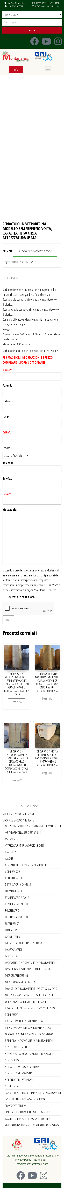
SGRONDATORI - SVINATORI (19, 1080)
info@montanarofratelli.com (32, 1163)
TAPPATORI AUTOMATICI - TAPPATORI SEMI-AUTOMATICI (33, 1093)
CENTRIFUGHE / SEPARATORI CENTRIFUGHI (26, 865)
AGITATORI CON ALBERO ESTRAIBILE (23, 832)
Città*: (7, 432)
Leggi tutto (17, 702)
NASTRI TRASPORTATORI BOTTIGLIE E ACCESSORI (29, 995)
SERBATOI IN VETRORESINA (22, 262)
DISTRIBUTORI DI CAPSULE (18, 884)
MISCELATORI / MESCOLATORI (20, 982)
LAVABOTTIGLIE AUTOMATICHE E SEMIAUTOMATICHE (31, 963)
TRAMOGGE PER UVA (15, 1106)
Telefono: (8, 463)
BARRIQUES (11, 852)
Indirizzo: (8, 401)
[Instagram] (58, 41)
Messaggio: (10, 509)
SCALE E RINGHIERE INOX (17, 1047)
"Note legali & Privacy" (45, 590)
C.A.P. (6, 417)
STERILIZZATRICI (12, 1086)
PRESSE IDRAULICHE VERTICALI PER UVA (24, 1021)
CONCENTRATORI (13, 878)
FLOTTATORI (11, 930)
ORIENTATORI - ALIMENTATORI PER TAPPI (25, 1002)
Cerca (32, 30)
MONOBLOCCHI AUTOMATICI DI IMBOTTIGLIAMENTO (31, 989)
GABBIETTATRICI (13, 937)
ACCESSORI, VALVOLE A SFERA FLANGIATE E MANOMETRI (33, 826)
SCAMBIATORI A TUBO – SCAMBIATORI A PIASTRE (29, 1054)
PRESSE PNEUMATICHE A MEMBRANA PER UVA (28, 1028)
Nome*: (7, 370)
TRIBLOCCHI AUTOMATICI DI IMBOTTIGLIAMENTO (29, 1112)
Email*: (7, 494)
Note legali (40, 1159)
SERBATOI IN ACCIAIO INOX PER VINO (23, 1067)
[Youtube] (46, 41)
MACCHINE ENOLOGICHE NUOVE (18, 814)
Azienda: (8, 385)
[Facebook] (34, 41)
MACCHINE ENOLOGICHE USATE (18, 820)
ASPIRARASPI (11, 839)
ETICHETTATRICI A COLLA (17, 897)
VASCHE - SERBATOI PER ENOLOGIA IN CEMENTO (29, 1119)
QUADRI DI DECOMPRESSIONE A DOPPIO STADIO (29, 1034)
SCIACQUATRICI (12, 1060)
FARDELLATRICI (12, 910)
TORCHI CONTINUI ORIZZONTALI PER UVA (25, 1099)
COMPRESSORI (12, 871)
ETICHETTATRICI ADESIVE (17, 904)
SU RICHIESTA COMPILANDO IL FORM (34, 251)
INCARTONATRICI (13, 949)
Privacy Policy (23, 1159)
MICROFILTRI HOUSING (16, 975)
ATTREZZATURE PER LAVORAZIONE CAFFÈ (25, 845)
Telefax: (7, 478)
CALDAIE (9, 858)
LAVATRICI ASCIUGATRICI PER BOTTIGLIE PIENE (28, 969)
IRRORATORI (11, 956)
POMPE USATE (12, 1014)
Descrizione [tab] (12, 278)
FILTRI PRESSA (12, 923)
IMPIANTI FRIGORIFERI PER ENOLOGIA (23, 943)
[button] (48, 68)
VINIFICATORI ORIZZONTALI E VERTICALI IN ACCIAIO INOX (32, 1125)
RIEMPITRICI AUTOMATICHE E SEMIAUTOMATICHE (29, 1040)
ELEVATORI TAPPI (13, 891)
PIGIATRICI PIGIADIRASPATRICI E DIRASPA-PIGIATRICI (30, 1008)
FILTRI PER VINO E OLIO (16, 917)
